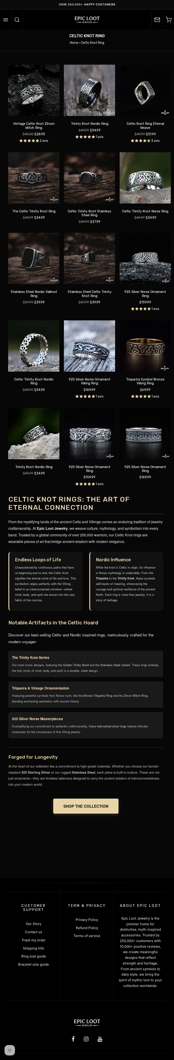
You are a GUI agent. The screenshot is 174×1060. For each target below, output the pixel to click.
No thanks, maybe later (87, 571)
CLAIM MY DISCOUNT (87, 551)
